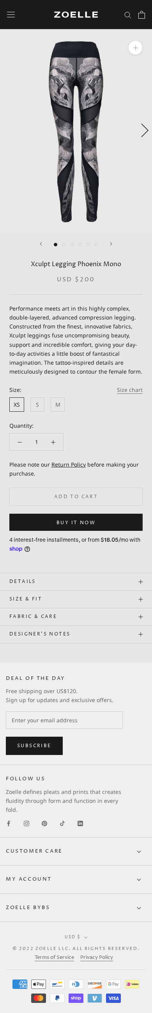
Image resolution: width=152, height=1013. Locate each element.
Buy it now (76, 523)
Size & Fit (25, 599)
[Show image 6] (96, 244)
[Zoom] (135, 47)
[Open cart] (141, 15)
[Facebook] (8, 822)
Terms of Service (54, 957)
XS (17, 404)
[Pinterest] (44, 822)
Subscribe (34, 746)
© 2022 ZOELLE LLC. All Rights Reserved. (76, 949)
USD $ (73, 937)
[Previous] (41, 244)
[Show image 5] (88, 244)
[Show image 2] (63, 244)
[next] (143, 130)
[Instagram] (26, 822)
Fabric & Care (33, 616)
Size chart (130, 389)
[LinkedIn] (80, 822)
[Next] (111, 244)
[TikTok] (62, 822)
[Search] (127, 14)
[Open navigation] (11, 15)
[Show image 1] (55, 244)
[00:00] (76, 130)
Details (22, 581)
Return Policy (68, 464)
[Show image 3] (72, 244)
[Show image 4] (80, 244)
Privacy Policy (96, 957)
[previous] (9, 130)
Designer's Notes (39, 634)
